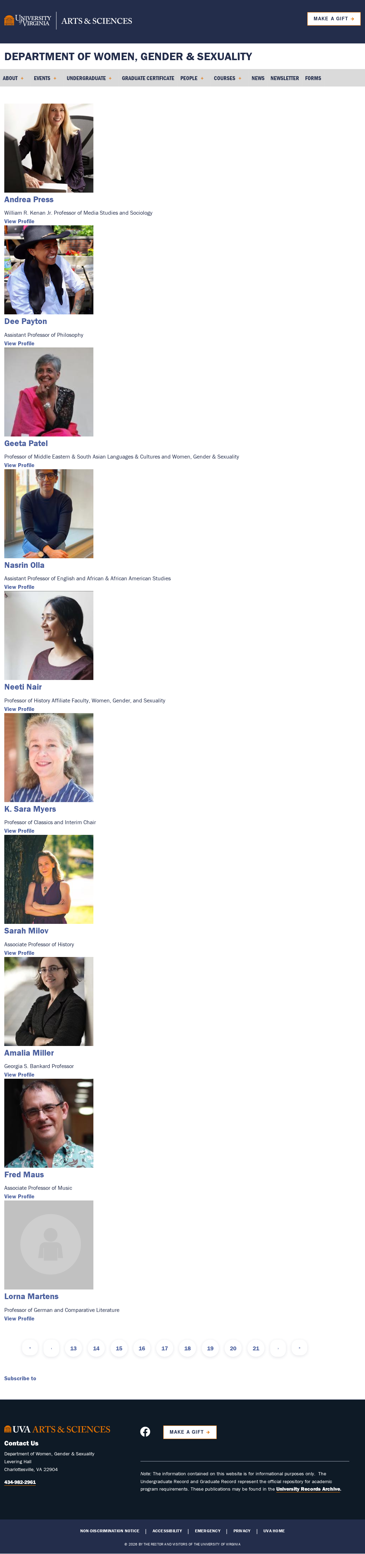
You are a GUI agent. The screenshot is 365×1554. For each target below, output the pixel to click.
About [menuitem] (8, 80)
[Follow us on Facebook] (146, 1433)
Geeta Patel (26, 443)
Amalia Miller (29, 1052)
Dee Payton (25, 321)
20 (233, 1348)
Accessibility (167, 1530)
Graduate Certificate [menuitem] (148, 78)
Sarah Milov (26, 930)
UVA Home (274, 1530)
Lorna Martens (31, 1296)
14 (96, 1348)
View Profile (19, 221)
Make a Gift (331, 18)
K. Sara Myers (30, 809)
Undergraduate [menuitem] (85, 80)
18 (187, 1348)
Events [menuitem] (40, 80)
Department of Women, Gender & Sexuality (128, 56)
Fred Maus (24, 1174)
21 (256, 1348)
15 (119, 1348)
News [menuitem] (258, 78)
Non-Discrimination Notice (109, 1530)
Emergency (207, 1530)
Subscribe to (20, 1378)
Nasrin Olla (24, 565)
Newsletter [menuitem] (285, 78)
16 (142, 1348)
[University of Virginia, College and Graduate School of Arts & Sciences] (68, 22)
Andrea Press (28, 199)
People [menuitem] (187, 80)
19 (210, 1348)
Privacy (242, 1530)
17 (164, 1348)
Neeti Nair (23, 686)
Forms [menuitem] (313, 78)
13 (73, 1348)
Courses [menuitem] (223, 80)
